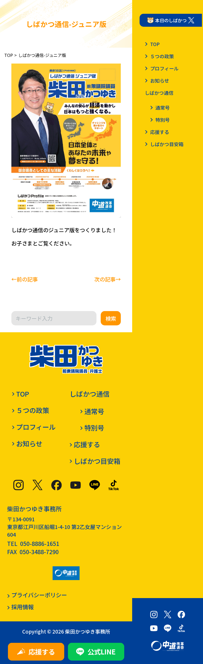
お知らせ (29, 443)
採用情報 (22, 607)
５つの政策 (32, 410)
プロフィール (36, 427)
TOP (8, 55)
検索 (110, 318)
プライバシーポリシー (39, 595)
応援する (42, 651)
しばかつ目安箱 (97, 461)
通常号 (94, 411)
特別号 (94, 427)
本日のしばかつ (171, 20)
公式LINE (101, 651)
